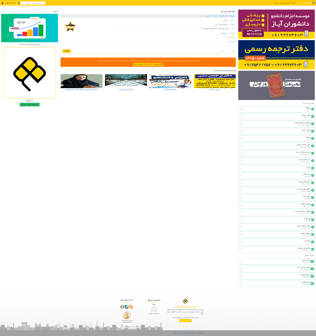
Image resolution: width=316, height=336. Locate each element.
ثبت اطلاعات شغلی (11, 3)
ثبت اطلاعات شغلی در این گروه (29, 104)
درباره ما (277, 3)
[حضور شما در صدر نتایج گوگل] (29, 29)
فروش (215, 16)
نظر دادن (66, 51)
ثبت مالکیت (149, 64)
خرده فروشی (209, 16)
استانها (293, 3)
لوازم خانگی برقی (223, 16)
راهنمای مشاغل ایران (305, 2)
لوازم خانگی (231, 16)
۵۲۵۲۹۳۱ (223, 33)
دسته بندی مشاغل (285, 3)
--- (225, 37)
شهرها (154, 305)
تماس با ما (154, 310)
